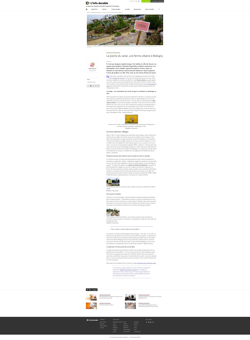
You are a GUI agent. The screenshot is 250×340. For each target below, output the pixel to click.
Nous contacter (103, 322)
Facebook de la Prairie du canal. (146, 263)
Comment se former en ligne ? (106, 305)
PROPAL (138, 337)
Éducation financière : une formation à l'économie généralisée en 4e (149, 297)
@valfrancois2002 (92, 70)
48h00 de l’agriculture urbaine (128, 270)
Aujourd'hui (94, 9)
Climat (135, 329)
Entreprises (136, 322)
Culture (135, 325)
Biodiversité (125, 327)
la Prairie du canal (117, 78)
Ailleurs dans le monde (117, 322)
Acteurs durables (149, 9)
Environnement (126, 331)
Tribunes (114, 325)
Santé (124, 322)
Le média (127, 9)
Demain (104, 9)
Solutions (115, 329)
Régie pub (102, 323)
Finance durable (116, 9)
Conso (135, 327)
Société (114, 331)
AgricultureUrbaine (91, 82)
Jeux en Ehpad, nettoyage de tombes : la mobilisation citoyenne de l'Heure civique (148, 305)
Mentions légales (103, 325)
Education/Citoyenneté (96, 12)
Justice (114, 323)
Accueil (86, 9)
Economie (136, 323)
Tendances (115, 327)
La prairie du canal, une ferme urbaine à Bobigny (112, 12)
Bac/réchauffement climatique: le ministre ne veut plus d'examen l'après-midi (110, 297)
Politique (125, 323)
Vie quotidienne (137, 331)
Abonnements (137, 9)
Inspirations (125, 325)
